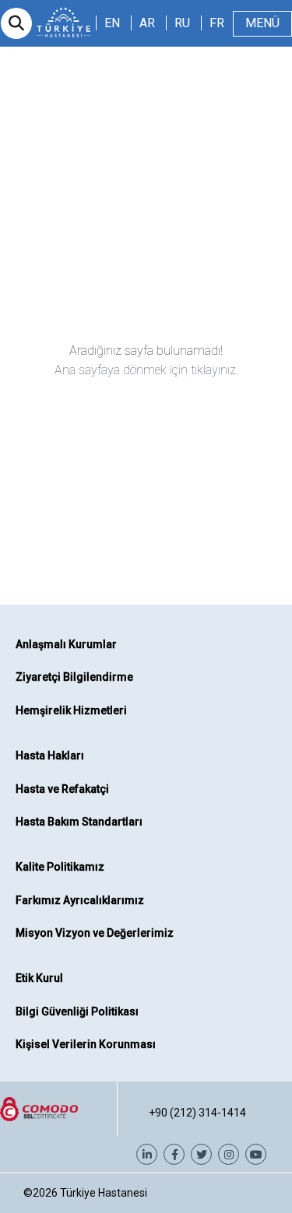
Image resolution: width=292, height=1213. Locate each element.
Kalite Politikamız (60, 867)
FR (216, 23)
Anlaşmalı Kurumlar (66, 644)
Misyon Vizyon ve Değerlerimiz (95, 933)
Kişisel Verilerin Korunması (86, 1044)
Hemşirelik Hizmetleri (71, 710)
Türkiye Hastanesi (103, 1193)
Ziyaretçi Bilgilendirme (74, 677)
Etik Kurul (39, 978)
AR (147, 23)
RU (182, 23)
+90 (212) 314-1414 (197, 1112)
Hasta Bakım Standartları (79, 821)
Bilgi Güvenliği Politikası (77, 1011)
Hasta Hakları (50, 755)
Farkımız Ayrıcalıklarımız (80, 900)
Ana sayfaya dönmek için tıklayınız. (146, 370)
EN (112, 23)
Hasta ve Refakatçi (62, 789)
